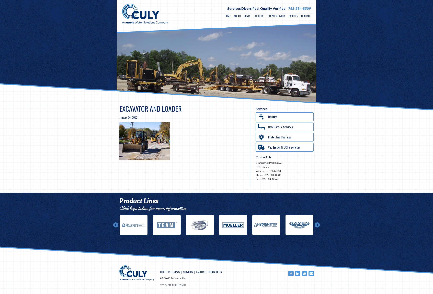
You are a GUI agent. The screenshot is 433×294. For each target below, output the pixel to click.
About (237, 16)
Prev (115, 225)
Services (258, 16)
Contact (306, 16)
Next (317, 225)
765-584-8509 (299, 8)
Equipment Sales (276, 16)
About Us (165, 272)
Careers (293, 16)
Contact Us (263, 157)
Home (228, 16)
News (247, 16)
